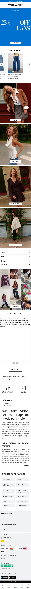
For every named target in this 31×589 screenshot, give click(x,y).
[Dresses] (15, 197)
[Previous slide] (1, 64)
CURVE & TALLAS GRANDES (8, 485)
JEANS (19, 479)
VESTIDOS (6, 490)
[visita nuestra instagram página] (4, 559)
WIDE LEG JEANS (8, 496)
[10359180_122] (15, 218)
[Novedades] (15, 103)
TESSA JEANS (22, 496)
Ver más (26, 465)
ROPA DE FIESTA (22, 506)
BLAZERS (20, 484)
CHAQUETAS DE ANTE (22, 491)
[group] (7, 66)
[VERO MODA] (15, 5)
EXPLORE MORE (15, 370)
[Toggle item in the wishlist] (13, 54)
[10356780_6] (15, 134)
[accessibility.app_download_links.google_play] (4, 578)
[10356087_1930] (15, 176)
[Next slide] (29, 64)
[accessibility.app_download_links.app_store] (12, 578)
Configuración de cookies (15, 582)
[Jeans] (15, 27)
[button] (7, 63)
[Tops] (15, 154)
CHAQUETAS (7, 479)
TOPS (4, 501)
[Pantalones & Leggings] (15, 265)
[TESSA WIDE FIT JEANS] (15, 289)
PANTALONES (22, 501)
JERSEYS (5, 506)
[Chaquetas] (15, 238)
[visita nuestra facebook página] (1, 559)
